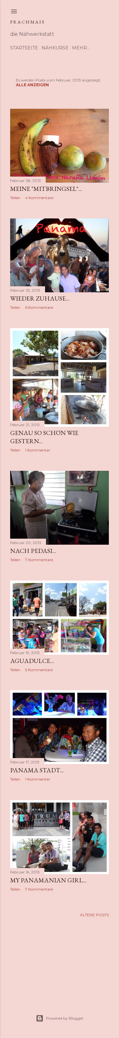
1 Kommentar (37, 450)
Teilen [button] (15, 197)
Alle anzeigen (32, 84)
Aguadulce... (32, 661)
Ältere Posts (94, 914)
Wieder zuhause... (39, 298)
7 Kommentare (39, 559)
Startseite (24, 48)
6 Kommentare (39, 307)
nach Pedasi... (33, 551)
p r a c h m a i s (27, 22)
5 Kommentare (39, 669)
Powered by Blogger (64, 1018)
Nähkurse (55, 48)
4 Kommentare (39, 197)
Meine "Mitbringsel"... (46, 189)
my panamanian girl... (48, 880)
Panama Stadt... (37, 770)
